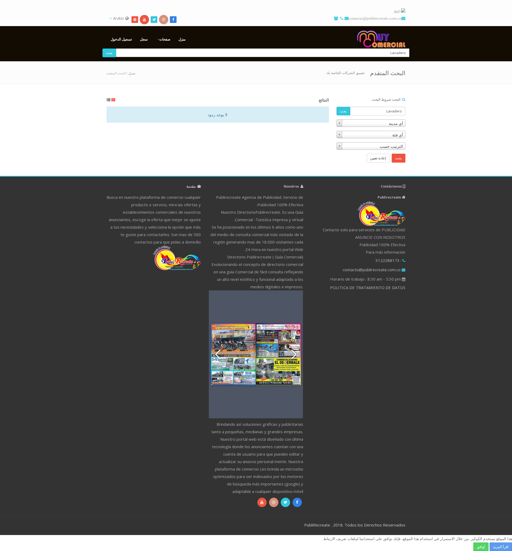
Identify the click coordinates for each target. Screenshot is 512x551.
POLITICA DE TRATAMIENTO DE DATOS (367, 287)
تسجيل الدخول (121, 39)
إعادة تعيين (378, 158)
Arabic (118, 18)
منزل (182, 39)
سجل (144, 39)
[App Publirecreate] (256, 11)
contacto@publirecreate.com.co (375, 18)
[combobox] (371, 123)
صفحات (164, 39)
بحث (109, 52)
